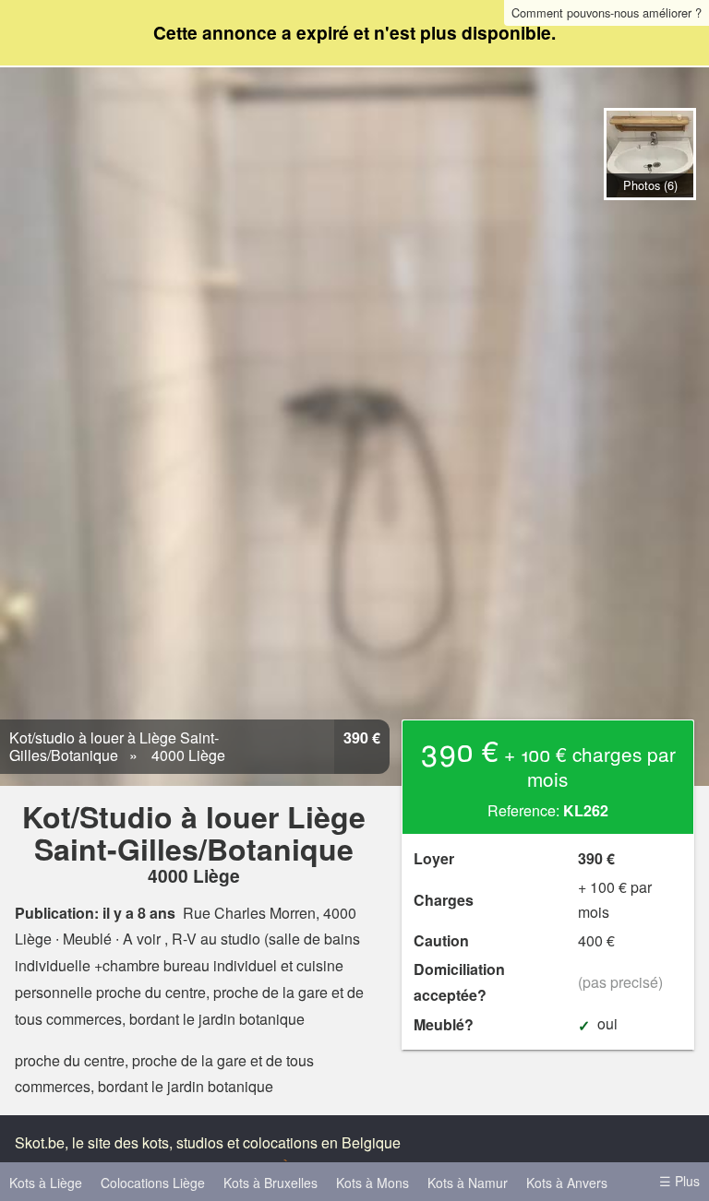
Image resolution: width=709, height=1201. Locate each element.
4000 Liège (186, 755)
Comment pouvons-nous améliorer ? (606, 12)
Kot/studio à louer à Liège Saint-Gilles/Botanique (114, 746)
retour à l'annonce (649, 219)
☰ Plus (679, 1180)
